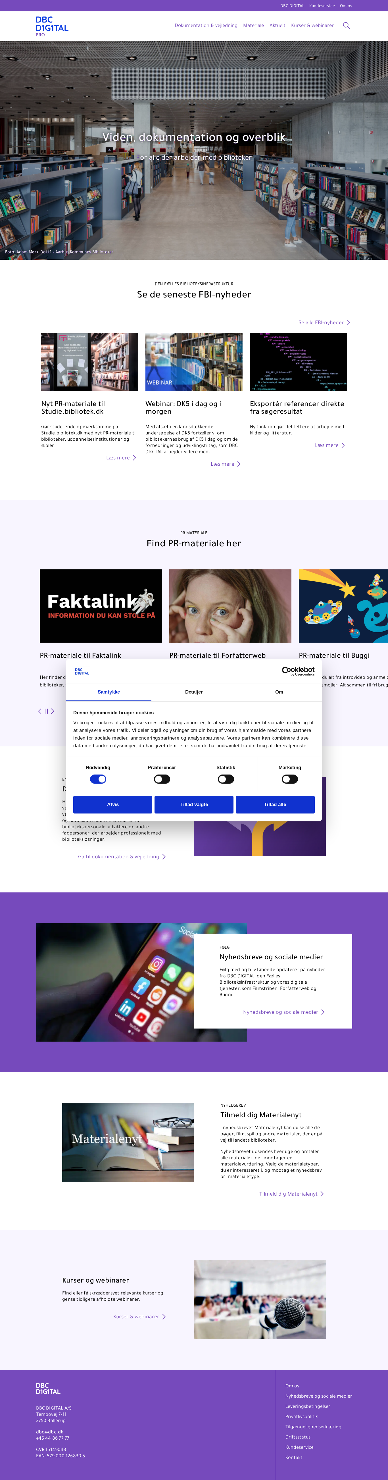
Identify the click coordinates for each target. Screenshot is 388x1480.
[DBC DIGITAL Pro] (52, 26)
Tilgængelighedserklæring (313, 1427)
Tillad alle (275, 804)
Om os (346, 6)
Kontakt (294, 1458)
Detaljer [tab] (194, 692)
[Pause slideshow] (46, 711)
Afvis (113, 804)
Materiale (253, 26)
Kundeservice (322, 6)
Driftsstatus (297, 1437)
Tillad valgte (194, 804)
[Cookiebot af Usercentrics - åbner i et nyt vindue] (290, 671)
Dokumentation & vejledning (206, 26)
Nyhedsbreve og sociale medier (318, 1396)
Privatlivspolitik (301, 1417)
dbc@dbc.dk (49, 1432)
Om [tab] (279, 692)
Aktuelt (277, 26)
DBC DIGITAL (292, 6)
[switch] (162, 779)
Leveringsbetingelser (307, 1407)
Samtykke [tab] (109, 692)
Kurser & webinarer (312, 26)
